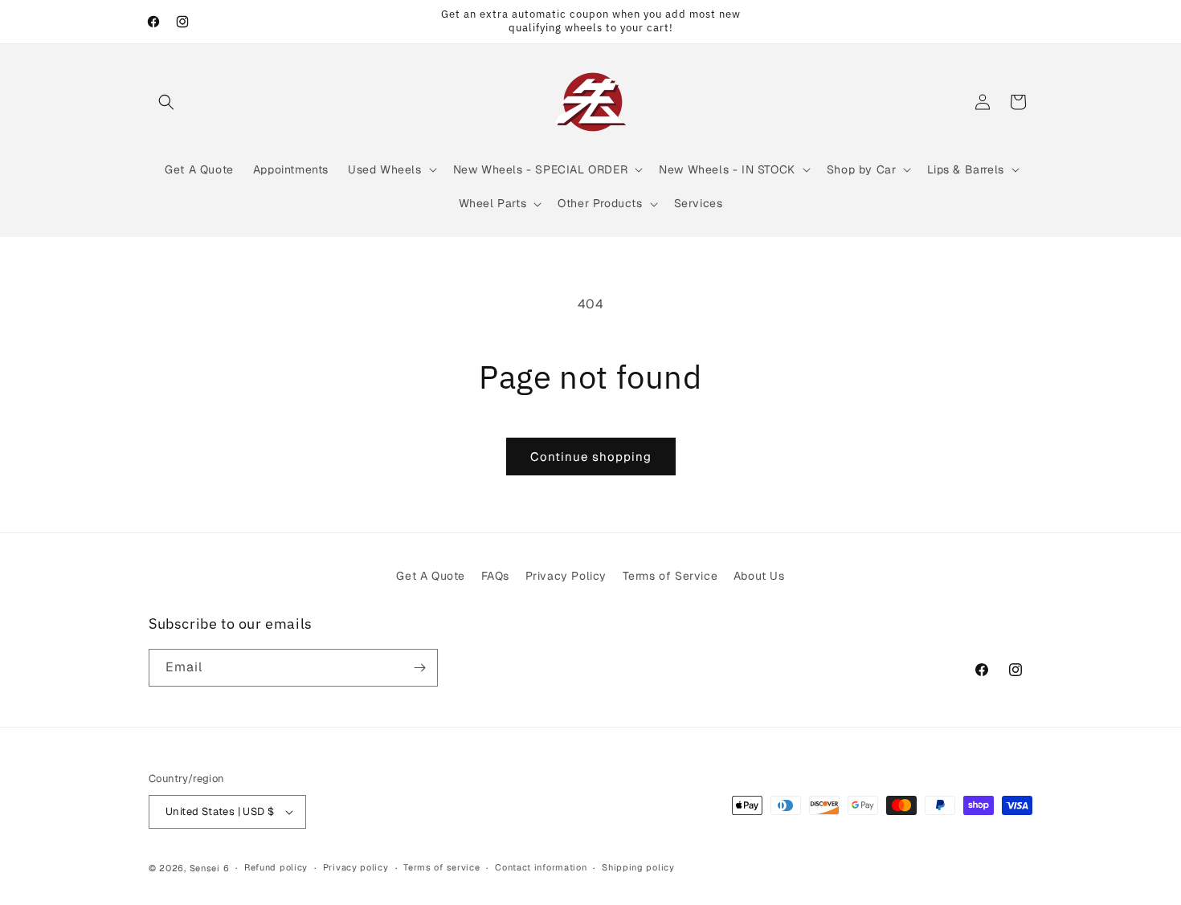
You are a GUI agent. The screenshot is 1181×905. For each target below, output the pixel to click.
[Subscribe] (419, 668)
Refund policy (276, 867)
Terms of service (441, 867)
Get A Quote (430, 576)
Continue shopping (591, 456)
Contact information (540, 867)
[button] (166, 102)
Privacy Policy (566, 576)
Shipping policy (638, 867)
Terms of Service (670, 576)
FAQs (495, 576)
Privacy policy (356, 867)
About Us (759, 576)
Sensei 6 (210, 868)
